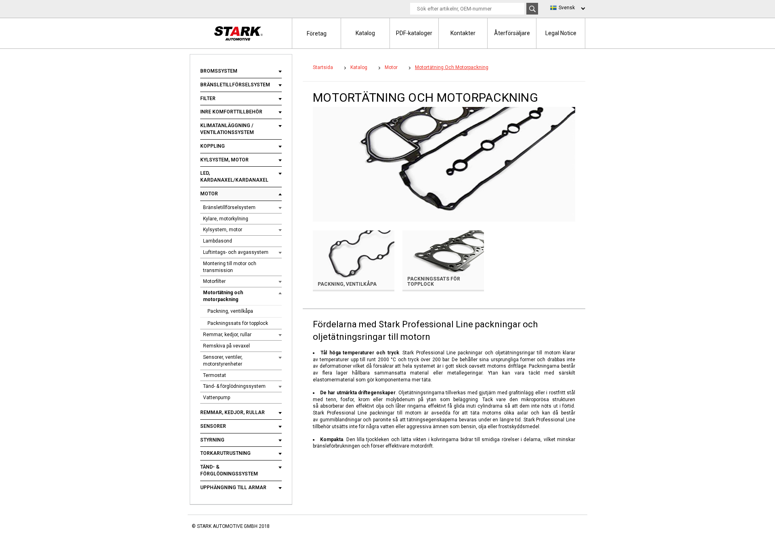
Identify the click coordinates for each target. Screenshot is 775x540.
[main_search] (532, 9)
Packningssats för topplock (237, 323)
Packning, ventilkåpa (230, 311)
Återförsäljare (512, 33)
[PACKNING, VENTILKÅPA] (353, 260)
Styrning (212, 440)
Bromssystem (218, 71)
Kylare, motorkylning (225, 219)
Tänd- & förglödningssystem (234, 386)
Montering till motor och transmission (229, 267)
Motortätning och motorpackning (223, 296)
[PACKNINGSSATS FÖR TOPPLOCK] (443, 260)
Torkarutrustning (225, 453)
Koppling (212, 146)
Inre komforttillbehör (231, 112)
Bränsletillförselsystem (235, 85)
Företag (317, 33)
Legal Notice (560, 33)
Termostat (214, 375)
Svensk (567, 7)
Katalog (365, 33)
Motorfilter (214, 281)
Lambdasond (217, 241)
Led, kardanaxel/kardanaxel (234, 176)
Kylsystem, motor (224, 160)
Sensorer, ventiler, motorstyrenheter (223, 360)
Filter (208, 98)
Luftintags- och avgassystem (235, 252)
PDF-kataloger (414, 33)
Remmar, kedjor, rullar (227, 334)
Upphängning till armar (233, 487)
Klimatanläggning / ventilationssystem (227, 129)
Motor (209, 194)
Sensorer (213, 426)
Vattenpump (216, 397)
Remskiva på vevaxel (226, 346)
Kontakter (462, 33)
